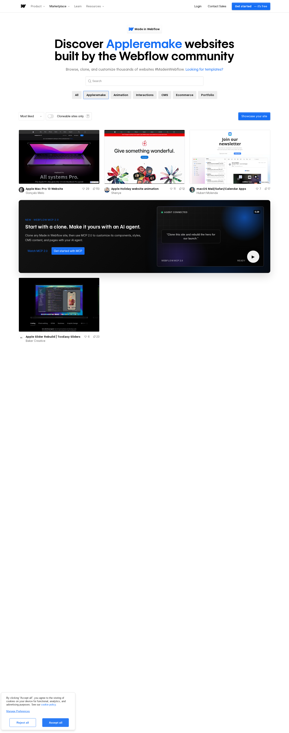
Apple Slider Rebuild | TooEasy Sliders (53, 336)
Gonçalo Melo (35, 193)
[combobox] (31, 116)
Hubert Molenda (207, 193)
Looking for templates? (204, 69)
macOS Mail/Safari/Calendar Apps (221, 188)
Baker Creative (35, 340)
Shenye (116, 193)
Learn (78, 6)
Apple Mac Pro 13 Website (44, 188)
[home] (23, 6)
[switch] (51, 116)
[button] (38, 6)
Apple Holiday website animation (135, 188)
